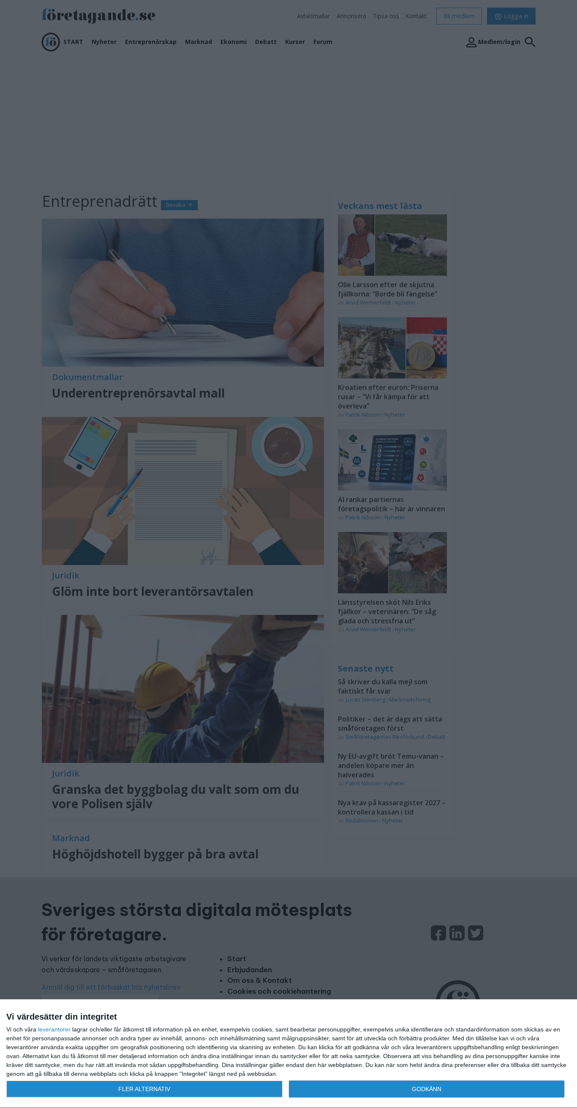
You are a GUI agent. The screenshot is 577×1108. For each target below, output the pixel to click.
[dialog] (288, 1054)
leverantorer (54, 1029)
